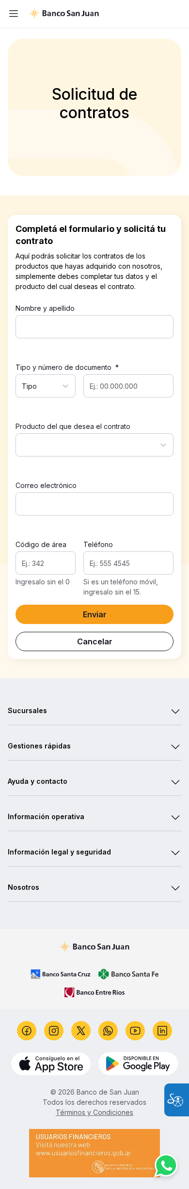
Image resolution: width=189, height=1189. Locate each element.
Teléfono (98, 544)
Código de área (41, 544)
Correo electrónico (46, 485)
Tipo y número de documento (67, 367)
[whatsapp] (108, 1030)
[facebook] (26, 1030)
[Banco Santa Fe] (128, 974)
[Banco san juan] (95, 947)
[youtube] (135, 1030)
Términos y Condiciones (94, 1112)
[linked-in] (162, 1030)
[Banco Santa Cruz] (61, 974)
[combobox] (46, 385)
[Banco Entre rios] (94, 992)
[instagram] (53, 1030)
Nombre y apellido (45, 308)
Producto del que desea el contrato (73, 426)
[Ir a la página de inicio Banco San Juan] (104, 13)
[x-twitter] (81, 1030)
